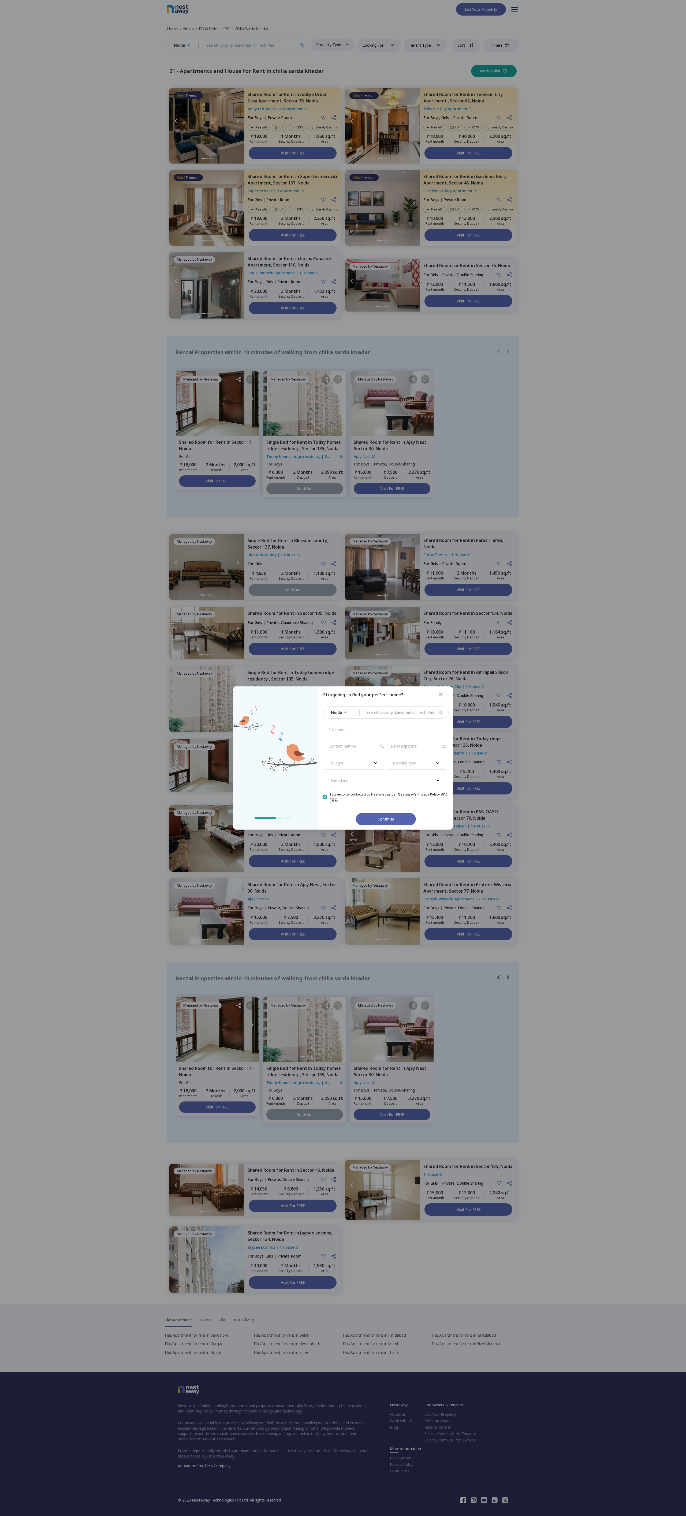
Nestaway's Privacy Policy (419, 794)
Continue (386, 819)
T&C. (334, 799)
